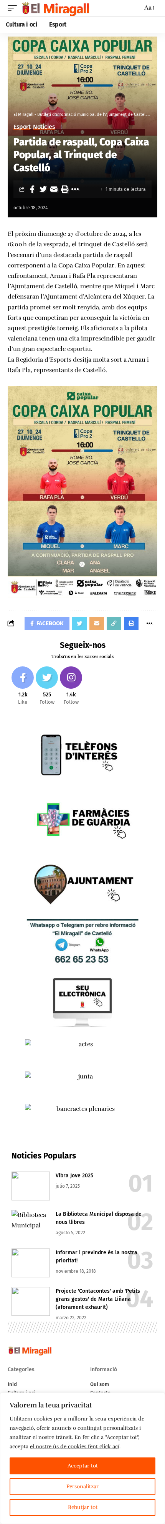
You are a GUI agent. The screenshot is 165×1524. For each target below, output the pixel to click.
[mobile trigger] (14, 8)
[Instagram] (71, 686)
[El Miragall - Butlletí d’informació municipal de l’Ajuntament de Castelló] (55, 8)
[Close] (157, 1399)
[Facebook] (23, 686)
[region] (82, 1458)
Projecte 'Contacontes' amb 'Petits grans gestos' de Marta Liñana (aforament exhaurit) (98, 1299)
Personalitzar (82, 1486)
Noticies (44, 127)
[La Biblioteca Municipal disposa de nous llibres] (31, 1224)
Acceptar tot (83, 1465)
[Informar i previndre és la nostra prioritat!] (31, 1263)
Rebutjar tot (82, 1507)
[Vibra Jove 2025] (31, 1186)
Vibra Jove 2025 (74, 1175)
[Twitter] (47, 686)
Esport (21, 127)
